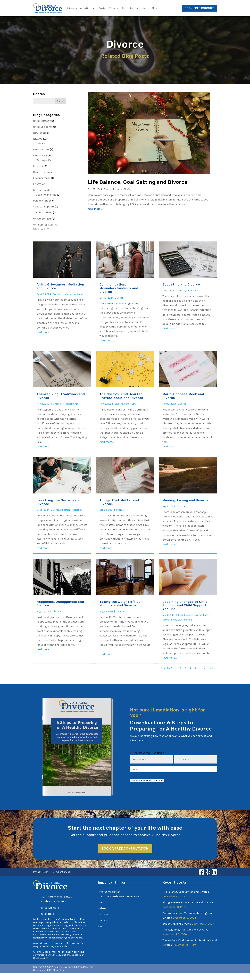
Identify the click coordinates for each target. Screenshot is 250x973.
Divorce (38, 138)
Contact (142, 8)
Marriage (41, 160)
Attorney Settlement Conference (119, 896)
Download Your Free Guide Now (147, 780)
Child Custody (42, 120)
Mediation (39, 190)
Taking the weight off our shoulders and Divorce (120, 603)
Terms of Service (61, 872)
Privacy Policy (40, 872)
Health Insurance (43, 172)
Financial (38, 166)
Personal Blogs (42, 200)
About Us (128, 8)
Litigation (39, 184)
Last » (211, 668)
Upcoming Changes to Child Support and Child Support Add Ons (184, 605)
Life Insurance (41, 178)
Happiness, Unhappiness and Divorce (60, 603)
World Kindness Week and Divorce (183, 396)
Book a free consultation (125, 848)
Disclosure (39, 133)
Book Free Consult (199, 8)
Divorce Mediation (79, 8)
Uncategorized (42, 218)
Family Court (41, 149)
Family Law (40, 155)
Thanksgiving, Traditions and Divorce (61, 396)
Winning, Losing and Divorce (185, 500)
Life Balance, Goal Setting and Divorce (138, 182)
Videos (113, 8)
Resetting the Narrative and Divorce (60, 502)
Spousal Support (43, 206)
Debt (39, 143)
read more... (95, 208)
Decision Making (46, 194)
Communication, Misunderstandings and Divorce (118, 288)
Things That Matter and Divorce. (119, 502)
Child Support (42, 126)
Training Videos (42, 212)
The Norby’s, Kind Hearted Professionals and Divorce (121, 396)
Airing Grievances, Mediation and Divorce (60, 286)
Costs (101, 8)
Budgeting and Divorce (181, 284)
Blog (154, 8)
